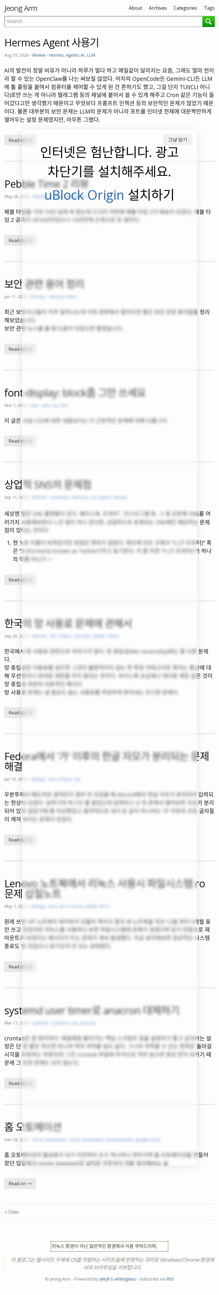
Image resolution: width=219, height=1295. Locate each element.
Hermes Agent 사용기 (51, 43)
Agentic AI (75, 55)
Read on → (20, 140)
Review (38, 55)
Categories (185, 8)
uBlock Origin (84, 194)
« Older (11, 1212)
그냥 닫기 (177, 139)
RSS (170, 1279)
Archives (158, 8)
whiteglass (125, 1279)
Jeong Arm (20, 8)
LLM (91, 55)
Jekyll (104, 1279)
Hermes (56, 55)
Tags (209, 8)
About (135, 8)
